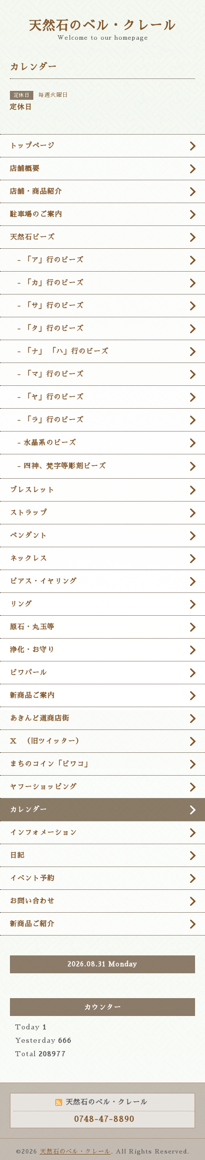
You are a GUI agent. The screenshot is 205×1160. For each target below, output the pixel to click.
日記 (17, 855)
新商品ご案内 (32, 695)
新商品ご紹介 (32, 923)
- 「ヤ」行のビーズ (47, 396)
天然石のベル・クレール (103, 25)
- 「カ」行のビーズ (47, 282)
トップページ (32, 145)
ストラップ (28, 512)
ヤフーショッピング (43, 786)
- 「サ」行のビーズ (47, 305)
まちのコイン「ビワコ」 (51, 763)
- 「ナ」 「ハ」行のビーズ (59, 351)
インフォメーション (43, 832)
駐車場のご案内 (36, 214)
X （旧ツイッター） (46, 740)
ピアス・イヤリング (43, 581)
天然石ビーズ (32, 236)
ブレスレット (32, 489)
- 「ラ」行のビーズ (47, 419)
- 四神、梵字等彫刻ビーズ (58, 465)
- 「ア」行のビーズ (47, 259)
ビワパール (28, 672)
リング (21, 603)
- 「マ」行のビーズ (47, 373)
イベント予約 (32, 877)
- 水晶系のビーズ (43, 442)
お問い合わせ (32, 900)
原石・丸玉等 (32, 626)
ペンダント (28, 535)
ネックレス (28, 558)
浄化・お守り (32, 649)
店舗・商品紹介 (36, 191)
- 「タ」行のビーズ (47, 328)
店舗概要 (25, 168)
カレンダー (28, 809)
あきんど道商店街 (40, 718)
